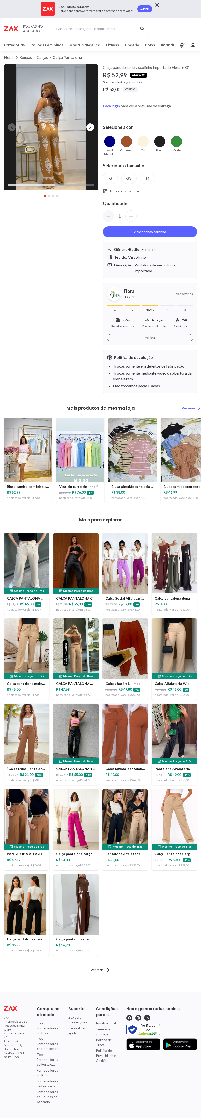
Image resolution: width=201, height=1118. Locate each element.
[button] (51, 127)
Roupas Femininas (47, 45)
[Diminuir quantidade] (108, 216)
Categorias (14, 45)
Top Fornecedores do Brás (47, 1028)
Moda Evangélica (84, 45)
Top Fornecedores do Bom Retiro (48, 1044)
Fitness (112, 45)
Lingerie (132, 45)
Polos (150, 45)
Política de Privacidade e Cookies (106, 1055)
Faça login (111, 105)
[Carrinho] (182, 45)
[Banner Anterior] (12, 127)
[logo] (16, 1008)
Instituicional (106, 1023)
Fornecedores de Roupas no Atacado (47, 1097)
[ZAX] (11, 28)
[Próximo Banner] (90, 127)
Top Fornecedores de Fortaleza (47, 1059)
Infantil (167, 45)
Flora (129, 291)
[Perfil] (193, 45)
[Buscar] (142, 29)
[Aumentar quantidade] (131, 216)
